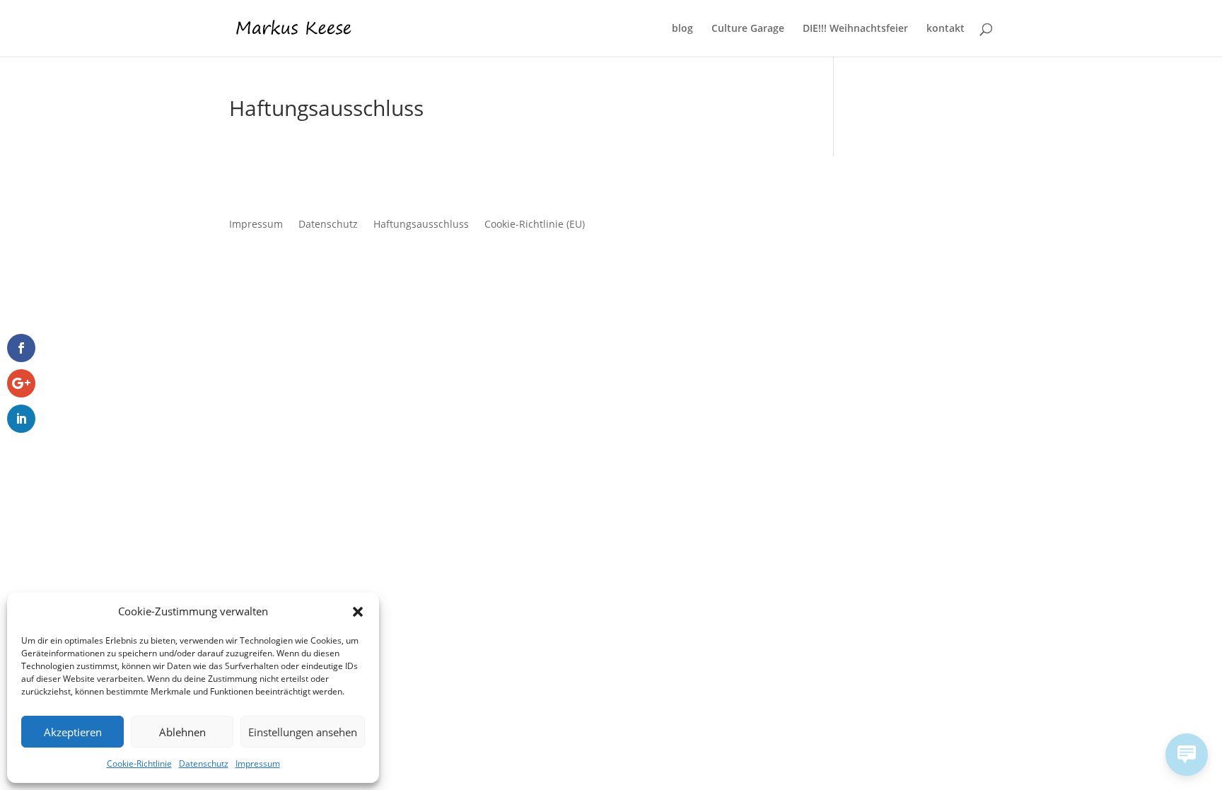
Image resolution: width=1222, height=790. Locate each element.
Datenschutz (203, 763)
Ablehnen (182, 732)
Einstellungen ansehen (302, 732)
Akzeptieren (73, 732)
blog (682, 29)
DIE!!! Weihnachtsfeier (855, 29)
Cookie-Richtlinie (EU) (534, 223)
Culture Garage (747, 29)
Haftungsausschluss (421, 223)
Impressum (257, 763)
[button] (358, 612)
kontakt (945, 29)
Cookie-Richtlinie (139, 763)
